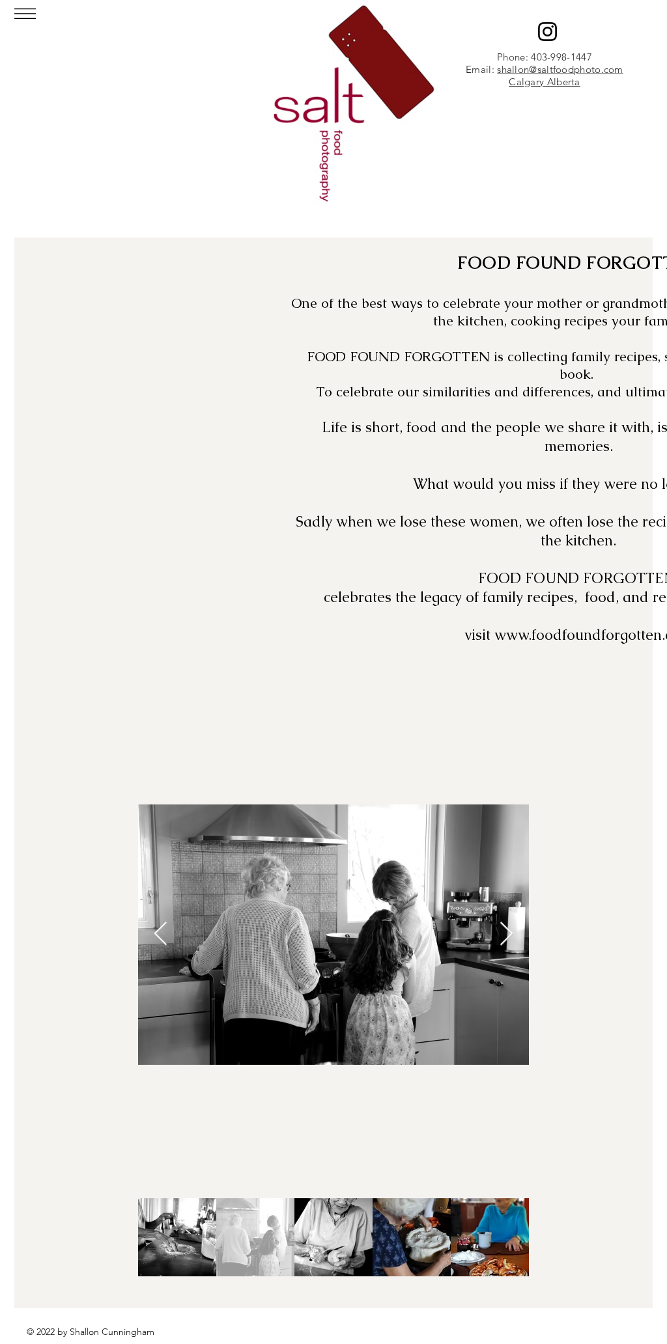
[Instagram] (547, 31)
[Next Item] (506, 934)
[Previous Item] (160, 934)
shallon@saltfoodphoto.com (560, 69)
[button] (25, 13)
